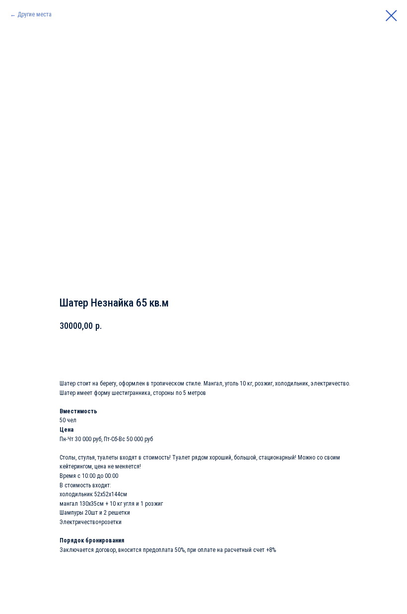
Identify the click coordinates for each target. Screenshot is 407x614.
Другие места (34, 14)
